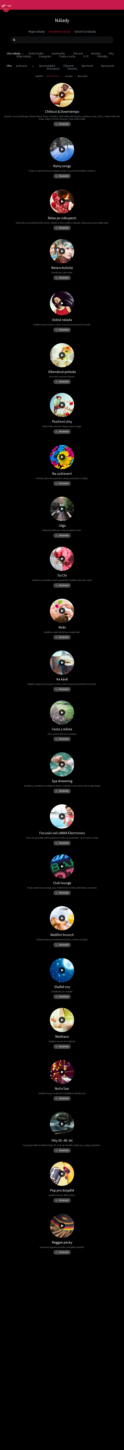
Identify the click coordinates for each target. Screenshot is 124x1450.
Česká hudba (36, 53)
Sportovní (87, 66)
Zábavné (68, 66)
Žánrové (78, 53)
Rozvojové (53, 68)
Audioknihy (58, 53)
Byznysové (107, 66)
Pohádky (102, 56)
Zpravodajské (47, 66)
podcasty (21, 66)
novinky (68, 76)
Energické (45, 56)
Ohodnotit (62, 124)
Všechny (72, 68)
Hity (111, 53)
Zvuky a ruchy (67, 56)
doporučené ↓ (53, 76)
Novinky (96, 53)
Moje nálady (23, 56)
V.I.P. (86, 56)
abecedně (82, 76)
